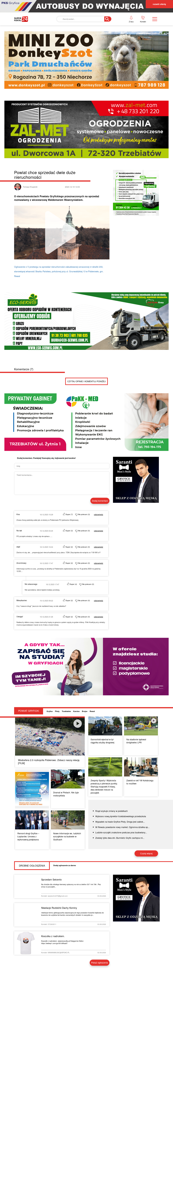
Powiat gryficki (28, 710)
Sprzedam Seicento (51, 879)
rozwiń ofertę (159, 4)
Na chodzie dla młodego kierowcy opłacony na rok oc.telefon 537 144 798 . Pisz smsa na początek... (71, 885)
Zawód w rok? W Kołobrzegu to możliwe (139, 782)
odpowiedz (98, 514)
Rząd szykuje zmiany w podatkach (111, 810)
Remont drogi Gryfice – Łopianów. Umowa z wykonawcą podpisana (28, 836)
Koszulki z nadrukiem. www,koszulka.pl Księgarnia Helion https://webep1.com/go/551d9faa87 (62, 942)
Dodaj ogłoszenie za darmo (64, 865)
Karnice (76, 711)
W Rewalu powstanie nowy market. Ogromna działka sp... (122, 827)
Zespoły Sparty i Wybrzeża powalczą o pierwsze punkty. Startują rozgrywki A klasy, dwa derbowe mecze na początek (104, 786)
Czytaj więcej (146, 853)
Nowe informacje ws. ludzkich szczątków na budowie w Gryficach (67, 836)
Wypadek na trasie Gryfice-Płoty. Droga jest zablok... (120, 821)
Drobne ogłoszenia (32, 865)
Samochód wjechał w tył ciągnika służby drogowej (102, 741)
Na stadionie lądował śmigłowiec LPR (136, 741)
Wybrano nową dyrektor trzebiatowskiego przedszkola (120, 816)
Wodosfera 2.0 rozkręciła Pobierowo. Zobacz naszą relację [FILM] (48, 761)
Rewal (92, 711)
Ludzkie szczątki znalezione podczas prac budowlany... (121, 832)
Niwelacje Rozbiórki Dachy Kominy (59, 907)
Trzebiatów (66, 711)
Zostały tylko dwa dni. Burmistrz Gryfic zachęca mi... (119, 837)
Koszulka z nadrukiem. (53, 936)
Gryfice (50, 711)
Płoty (57, 711)
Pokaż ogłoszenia (99, 962)
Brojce (84, 711)
